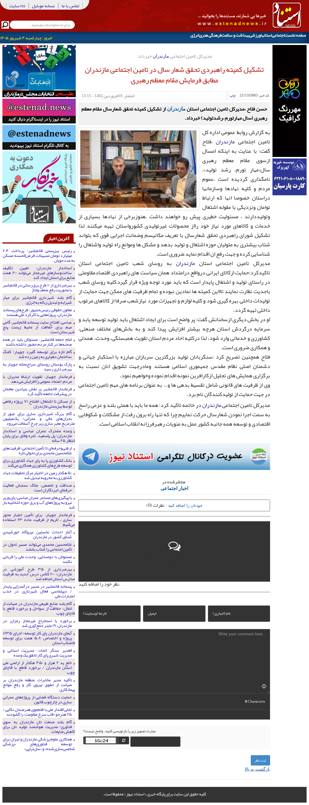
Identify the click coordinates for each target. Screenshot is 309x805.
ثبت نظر (260, 760)
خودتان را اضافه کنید (185, 505)
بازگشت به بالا (257, 769)
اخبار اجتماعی (174, 487)
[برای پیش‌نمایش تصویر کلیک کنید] (138, 168)
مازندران (161, 56)
